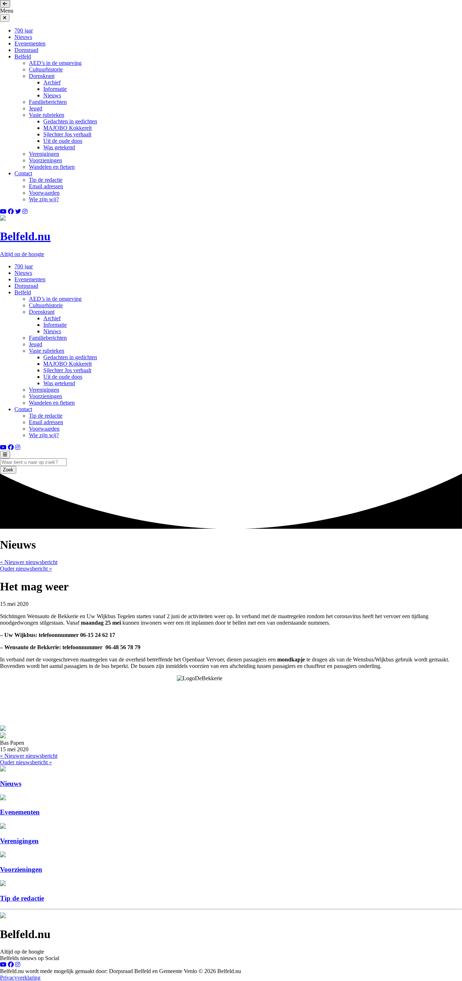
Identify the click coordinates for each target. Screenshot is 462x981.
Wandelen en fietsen (52, 167)
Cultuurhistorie (46, 69)
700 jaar (23, 30)
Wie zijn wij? (44, 199)
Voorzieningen (45, 160)
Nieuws (23, 37)
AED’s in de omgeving (55, 63)
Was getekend (59, 147)
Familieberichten (48, 102)
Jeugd (35, 108)
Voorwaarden (44, 193)
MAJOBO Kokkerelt (67, 128)
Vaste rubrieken (46, 115)
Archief (52, 82)
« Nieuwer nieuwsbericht (28, 562)
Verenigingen (44, 154)
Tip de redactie (45, 180)
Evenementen (29, 43)
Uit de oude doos (62, 141)
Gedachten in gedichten (70, 121)
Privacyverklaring (20, 978)
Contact (23, 173)
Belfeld (22, 56)
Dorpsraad (26, 50)
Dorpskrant (42, 76)
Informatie (55, 89)
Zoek (8, 469)
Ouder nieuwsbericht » (26, 569)
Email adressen (46, 186)
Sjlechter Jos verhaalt (67, 134)
